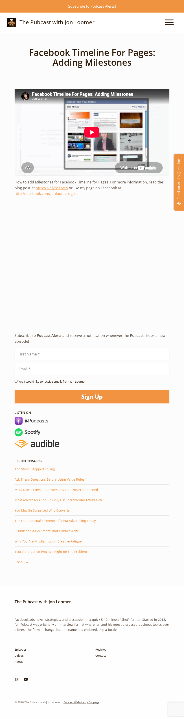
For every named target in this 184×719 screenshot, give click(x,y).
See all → (21, 562)
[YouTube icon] (26, 679)
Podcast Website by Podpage (81, 702)
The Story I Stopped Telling (35, 469)
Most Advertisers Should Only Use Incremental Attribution (58, 500)
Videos (19, 656)
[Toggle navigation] (169, 23)
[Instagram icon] (17, 679)
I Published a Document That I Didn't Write (47, 531)
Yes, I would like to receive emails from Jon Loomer (51, 381)
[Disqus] (92, 264)
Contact (100, 656)
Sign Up (92, 396)
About (19, 662)
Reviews (100, 649)
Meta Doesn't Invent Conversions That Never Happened (56, 490)
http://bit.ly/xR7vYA (52, 187)
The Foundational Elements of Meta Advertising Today (55, 521)
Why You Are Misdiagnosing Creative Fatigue (48, 541)
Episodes (20, 649)
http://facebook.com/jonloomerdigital (47, 193)
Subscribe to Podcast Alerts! (92, 6)
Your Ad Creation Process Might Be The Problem (51, 551)
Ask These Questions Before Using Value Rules (49, 479)
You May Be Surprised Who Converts (42, 510)
